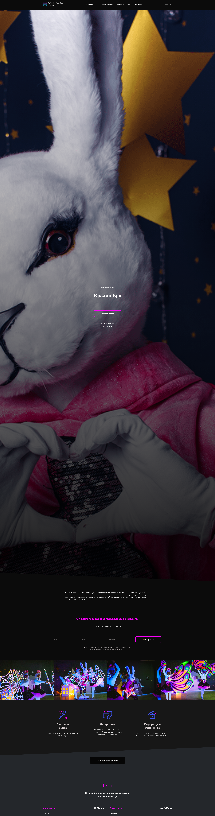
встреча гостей (123, 4)
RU (166, 4)
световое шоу (91, 4)
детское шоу (107, 4)
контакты (139, 4)
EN (171, 4)
